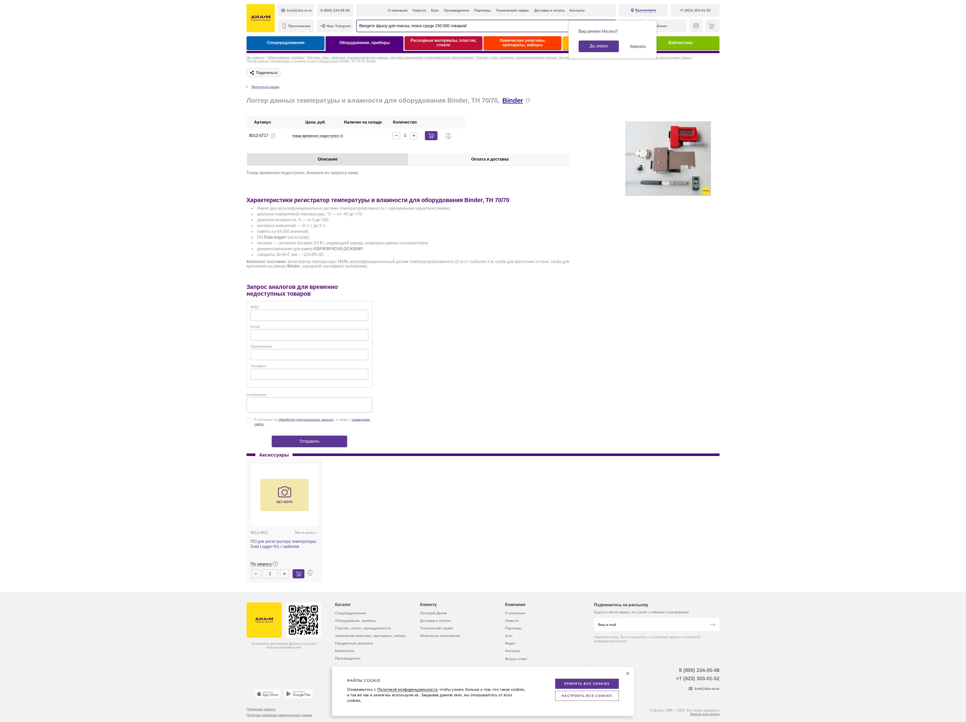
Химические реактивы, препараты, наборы (523, 42)
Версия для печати (704, 714)
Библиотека (680, 43)
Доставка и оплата (549, 10)
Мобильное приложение (440, 636)
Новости (419, 10)
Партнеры (482, 10)
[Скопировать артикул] (273, 135)
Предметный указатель (354, 643)
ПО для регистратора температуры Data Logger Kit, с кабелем (283, 544)
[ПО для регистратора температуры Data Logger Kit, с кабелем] (284, 495)
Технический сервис (512, 10)
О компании (398, 10)
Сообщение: (257, 395)
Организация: (262, 346)
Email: (255, 327)
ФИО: (255, 307)
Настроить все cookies (587, 696)
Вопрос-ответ (516, 659)
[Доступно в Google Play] (298, 694)
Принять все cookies (587, 684)
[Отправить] (712, 625)
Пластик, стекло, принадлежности (363, 628)
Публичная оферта (261, 709)
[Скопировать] (528, 100)
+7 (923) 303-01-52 (697, 678)
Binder (512, 100)
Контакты (577, 10)
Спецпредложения (285, 43)
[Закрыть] (627, 673)
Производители (456, 10)
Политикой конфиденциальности (407, 689)
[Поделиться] (536, 100)
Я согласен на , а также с (312, 421)
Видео (510, 643)
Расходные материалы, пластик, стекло (443, 42)
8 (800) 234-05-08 (699, 670)
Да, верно (599, 46)
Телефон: (259, 366)
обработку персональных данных (306, 419)
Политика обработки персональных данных (279, 715)
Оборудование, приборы (364, 43)
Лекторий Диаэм (433, 613)
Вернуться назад (265, 87)
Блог (435, 10)
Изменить (638, 46)
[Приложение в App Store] (267, 694)
